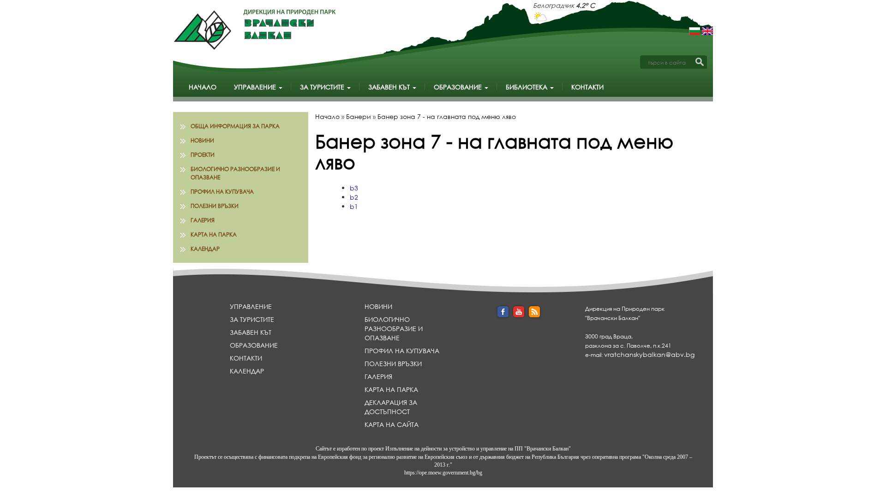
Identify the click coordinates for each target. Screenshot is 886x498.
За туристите (323, 87)
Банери (358, 116)
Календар (205, 249)
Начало (202, 87)
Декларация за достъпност (391, 407)
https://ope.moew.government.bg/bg (443, 472)
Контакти (587, 87)
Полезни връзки (215, 206)
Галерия (203, 220)
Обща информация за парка (235, 126)
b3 (354, 188)
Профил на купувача (222, 192)
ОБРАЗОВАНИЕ (459, 87)
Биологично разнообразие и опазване (235, 173)
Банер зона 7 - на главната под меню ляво (446, 116)
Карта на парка (214, 234)
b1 (354, 206)
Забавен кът (390, 87)
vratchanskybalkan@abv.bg (649, 354)
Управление (256, 87)
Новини (202, 140)
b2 (354, 197)
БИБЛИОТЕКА (527, 87)
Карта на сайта (392, 424)
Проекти (203, 155)
